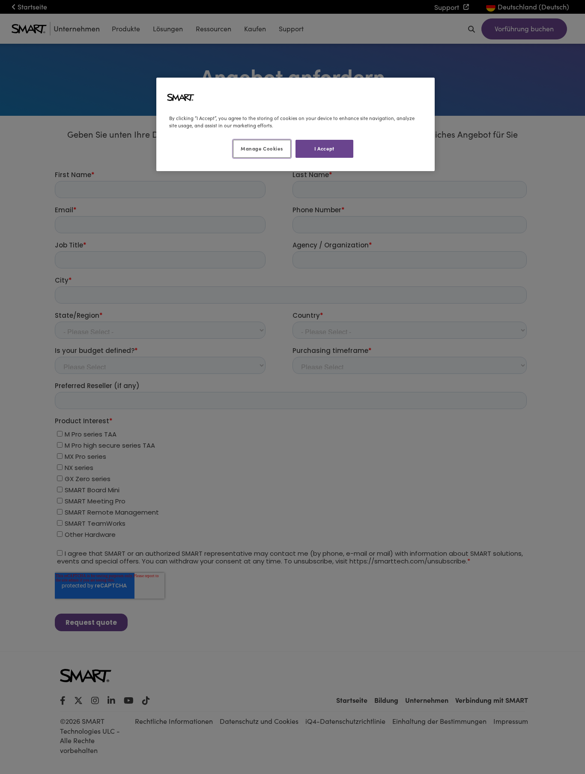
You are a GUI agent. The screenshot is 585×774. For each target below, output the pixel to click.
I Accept (324, 148)
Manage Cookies (262, 148)
